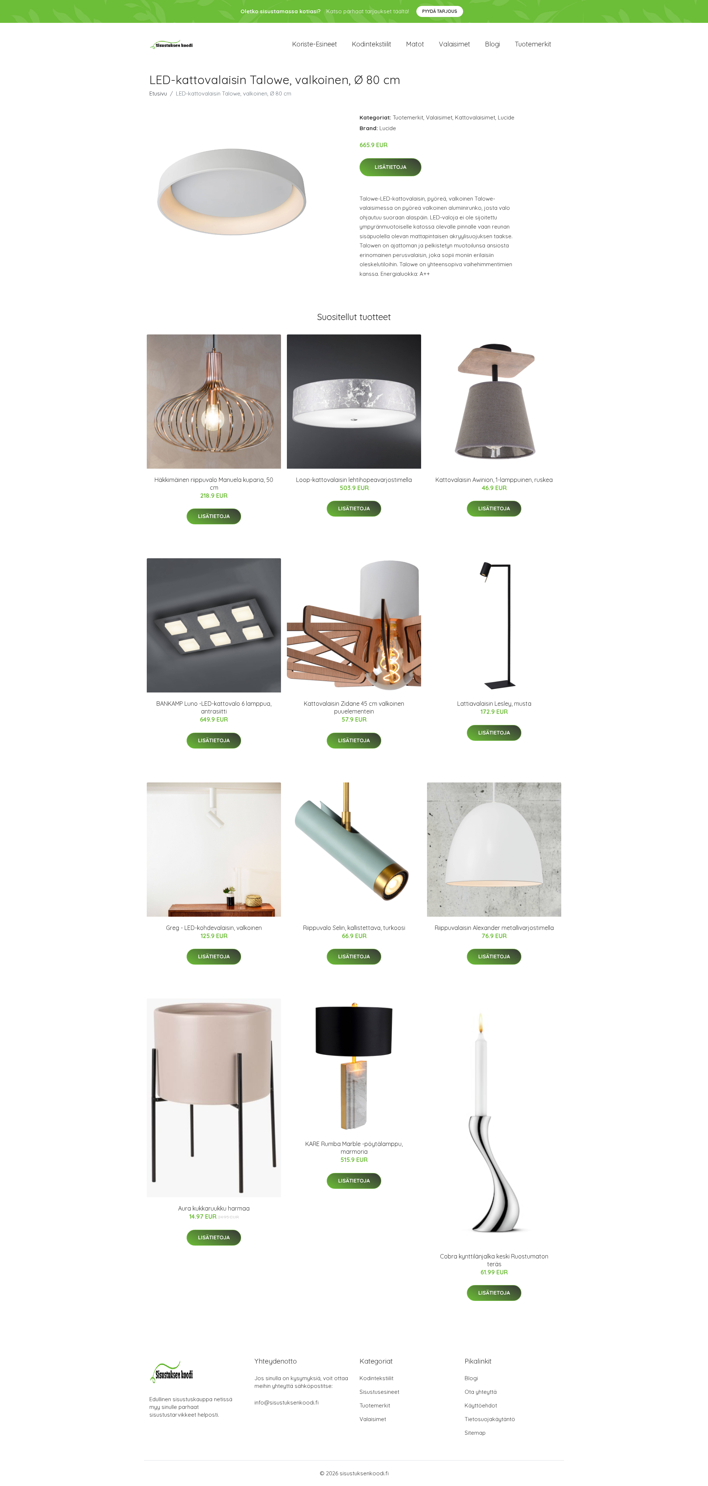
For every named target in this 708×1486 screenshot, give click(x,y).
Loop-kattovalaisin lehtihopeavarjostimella (354, 479)
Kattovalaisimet (475, 117)
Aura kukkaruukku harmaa (214, 1208)
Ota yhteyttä (481, 1391)
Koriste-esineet (314, 44)
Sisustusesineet (379, 1391)
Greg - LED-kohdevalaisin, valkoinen (214, 927)
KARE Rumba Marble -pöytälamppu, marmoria (354, 1147)
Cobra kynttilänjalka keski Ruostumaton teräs (494, 1260)
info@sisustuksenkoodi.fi (286, 1402)
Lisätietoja (390, 167)
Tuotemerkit (533, 44)
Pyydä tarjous (439, 11)
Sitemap (475, 1432)
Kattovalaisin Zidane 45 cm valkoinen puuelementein (354, 707)
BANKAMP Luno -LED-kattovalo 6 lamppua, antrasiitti (213, 707)
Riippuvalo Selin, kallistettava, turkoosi (354, 927)
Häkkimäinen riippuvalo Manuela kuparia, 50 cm (214, 483)
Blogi (492, 44)
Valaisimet (454, 44)
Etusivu (158, 93)
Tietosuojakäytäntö (490, 1419)
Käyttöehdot (481, 1405)
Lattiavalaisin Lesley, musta (494, 703)
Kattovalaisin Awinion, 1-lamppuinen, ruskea (494, 479)
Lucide (506, 117)
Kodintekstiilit (371, 44)
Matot (415, 44)
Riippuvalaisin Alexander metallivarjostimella (494, 927)
